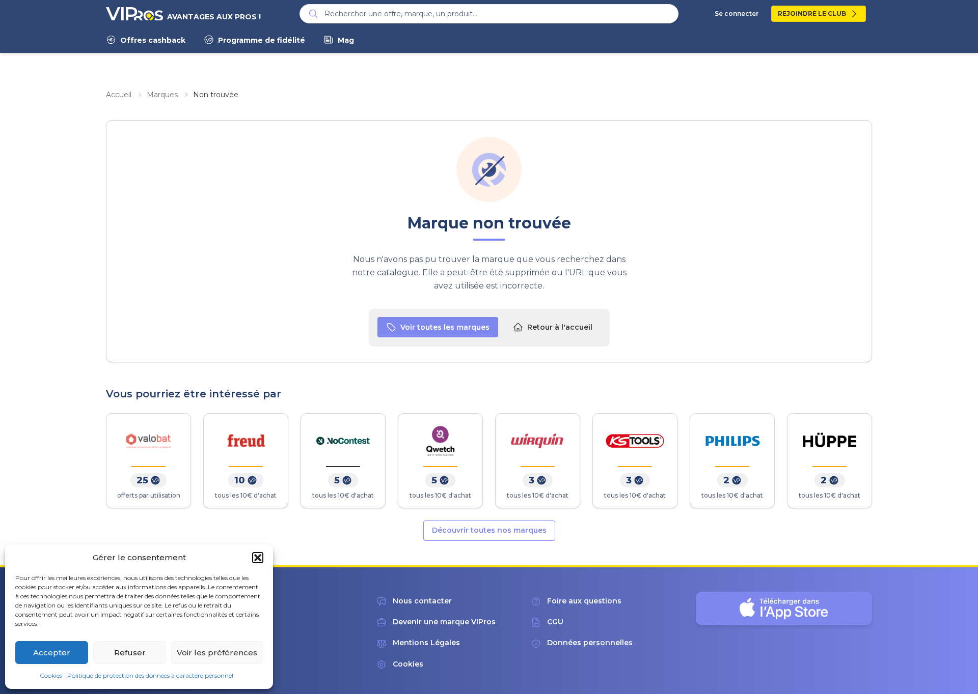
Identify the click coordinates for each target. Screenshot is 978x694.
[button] (258, 558)
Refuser (130, 652)
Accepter (51, 652)
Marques (162, 94)
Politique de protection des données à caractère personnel (150, 675)
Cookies (51, 675)
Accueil (118, 94)
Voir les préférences (217, 652)
